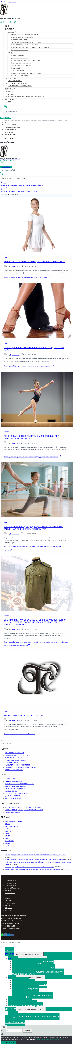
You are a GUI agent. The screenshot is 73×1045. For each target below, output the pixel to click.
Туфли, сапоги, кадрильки (21, 65)
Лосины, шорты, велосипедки (22, 37)
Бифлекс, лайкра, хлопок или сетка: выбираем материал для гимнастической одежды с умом (35, 855)
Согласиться (8, 1042)
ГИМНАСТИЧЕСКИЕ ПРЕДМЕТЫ (20, 86)
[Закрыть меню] (1, 946)
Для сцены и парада (18, 70)
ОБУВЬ (12, 977)
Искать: (3, 1031)
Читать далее (25, 277)
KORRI (7, 833)
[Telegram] (6, 118)
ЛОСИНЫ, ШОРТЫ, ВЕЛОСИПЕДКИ (17, 755)
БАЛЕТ (6, 122)
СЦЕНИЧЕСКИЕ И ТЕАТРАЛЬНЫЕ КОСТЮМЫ (20, 767)
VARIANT (8, 843)
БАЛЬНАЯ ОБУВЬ (11, 791)
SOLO (7, 838)
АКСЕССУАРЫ (13, 78)
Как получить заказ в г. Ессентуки (23, 715)
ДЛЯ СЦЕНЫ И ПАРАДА (13, 796)
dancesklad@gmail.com (12, 888)
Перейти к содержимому (9, 2)
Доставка (11, 94)
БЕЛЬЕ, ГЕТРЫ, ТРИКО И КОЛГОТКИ (17, 765)
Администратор (15, 266)
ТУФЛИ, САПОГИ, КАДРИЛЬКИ (15, 788)
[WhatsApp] (1, 118)
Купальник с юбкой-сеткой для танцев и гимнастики (34, 262)
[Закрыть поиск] (4, 1027)
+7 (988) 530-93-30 (10, 885)
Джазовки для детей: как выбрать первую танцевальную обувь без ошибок (29, 867)
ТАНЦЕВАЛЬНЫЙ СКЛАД (13, 821)
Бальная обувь (17, 68)
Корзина (8, 102)
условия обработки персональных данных (49, 1039)
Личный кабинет (10, 893)
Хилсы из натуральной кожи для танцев (26, 73)
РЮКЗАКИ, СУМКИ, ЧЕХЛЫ (18, 83)
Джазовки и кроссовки (19, 58)
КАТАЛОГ (9, 954)
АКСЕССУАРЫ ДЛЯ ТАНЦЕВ (14, 812)
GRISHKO (8, 831)
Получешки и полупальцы (21, 63)
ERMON (7, 828)
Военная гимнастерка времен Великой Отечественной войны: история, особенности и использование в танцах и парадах (35, 622)
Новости (6, 257)
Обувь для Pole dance (19, 75)
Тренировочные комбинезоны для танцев (26, 42)
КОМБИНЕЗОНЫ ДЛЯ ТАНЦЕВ (15, 760)
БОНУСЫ (8, 26)
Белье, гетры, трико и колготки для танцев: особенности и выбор (22, 184)
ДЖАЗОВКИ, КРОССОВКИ (13, 781)
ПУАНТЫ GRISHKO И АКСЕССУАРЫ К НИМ (19, 784)
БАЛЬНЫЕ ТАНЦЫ (10, 129)
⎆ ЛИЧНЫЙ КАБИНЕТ (7, 142)
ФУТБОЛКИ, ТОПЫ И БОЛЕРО (15, 758)
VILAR (7, 845)
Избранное (8, 908)
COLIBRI (7, 824)
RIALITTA (8, 836)
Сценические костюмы (19, 50)
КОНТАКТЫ (9, 99)
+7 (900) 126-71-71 (10, 880)
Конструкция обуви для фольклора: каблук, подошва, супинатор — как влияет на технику (34, 859)
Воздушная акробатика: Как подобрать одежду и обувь (19, 190)
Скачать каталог (7, 138)
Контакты (8, 890)
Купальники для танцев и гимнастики (25, 34)
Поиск (3, 741)
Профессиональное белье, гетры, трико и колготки (30, 47)
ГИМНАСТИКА (8, 132)
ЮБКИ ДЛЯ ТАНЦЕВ (11, 762)
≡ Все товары (6, 167)
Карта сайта (8, 910)
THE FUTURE (9, 841)
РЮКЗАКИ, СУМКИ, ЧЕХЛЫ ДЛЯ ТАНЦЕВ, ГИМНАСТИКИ (24, 810)
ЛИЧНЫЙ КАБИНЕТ (15, 1022)
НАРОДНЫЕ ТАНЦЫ (10, 124)
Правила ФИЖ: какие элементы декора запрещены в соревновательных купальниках (33, 869)
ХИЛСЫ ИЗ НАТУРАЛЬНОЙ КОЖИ (16, 793)
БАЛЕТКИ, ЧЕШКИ (11, 779)
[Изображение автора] (5, 266)
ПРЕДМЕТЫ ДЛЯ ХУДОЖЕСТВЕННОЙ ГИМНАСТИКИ (23, 807)
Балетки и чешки (17, 55)
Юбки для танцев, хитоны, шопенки (24, 45)
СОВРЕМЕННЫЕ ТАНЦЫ (12, 127)
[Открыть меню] (2, 163)
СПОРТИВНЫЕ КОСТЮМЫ (14, 770)
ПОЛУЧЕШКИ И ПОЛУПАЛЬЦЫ (15, 786)
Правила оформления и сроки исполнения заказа (26, 96)
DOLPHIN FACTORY (11, 826)
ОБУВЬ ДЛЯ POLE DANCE (13, 798)
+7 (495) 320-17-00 (10, 883)
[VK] (9, 118)
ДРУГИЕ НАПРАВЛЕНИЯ (11, 134)
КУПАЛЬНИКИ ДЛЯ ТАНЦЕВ (14, 753)
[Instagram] (3, 118)
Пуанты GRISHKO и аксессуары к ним (25, 60)
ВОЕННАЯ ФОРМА (15, 81)
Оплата (10, 91)
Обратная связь (10, 903)
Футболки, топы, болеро (20, 39)
